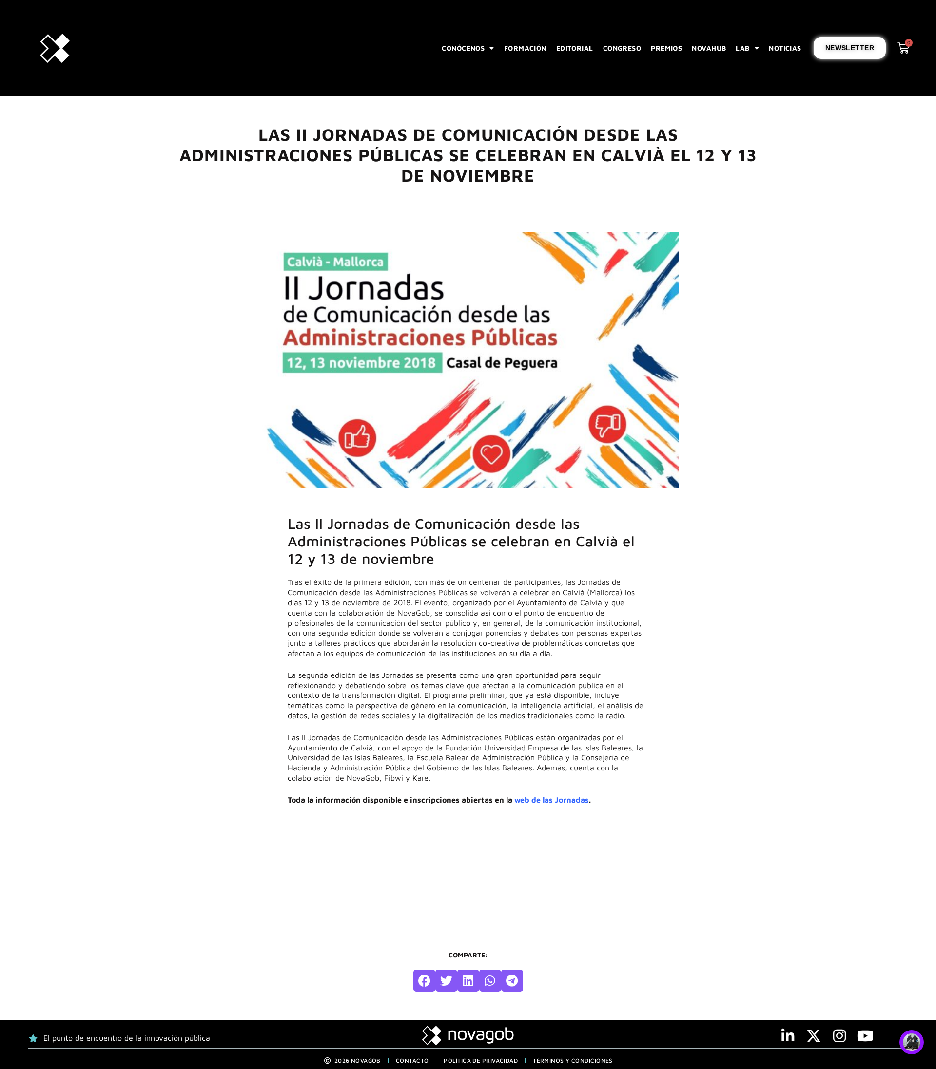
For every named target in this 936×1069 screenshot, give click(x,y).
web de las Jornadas (551, 799)
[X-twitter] (813, 1036)
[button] (424, 981)
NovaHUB (709, 48)
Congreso (622, 48)
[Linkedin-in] (787, 1036)
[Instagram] (839, 1036)
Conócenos (463, 48)
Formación (525, 48)
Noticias (785, 48)
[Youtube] (865, 1036)
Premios (666, 48)
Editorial (574, 48)
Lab (742, 48)
